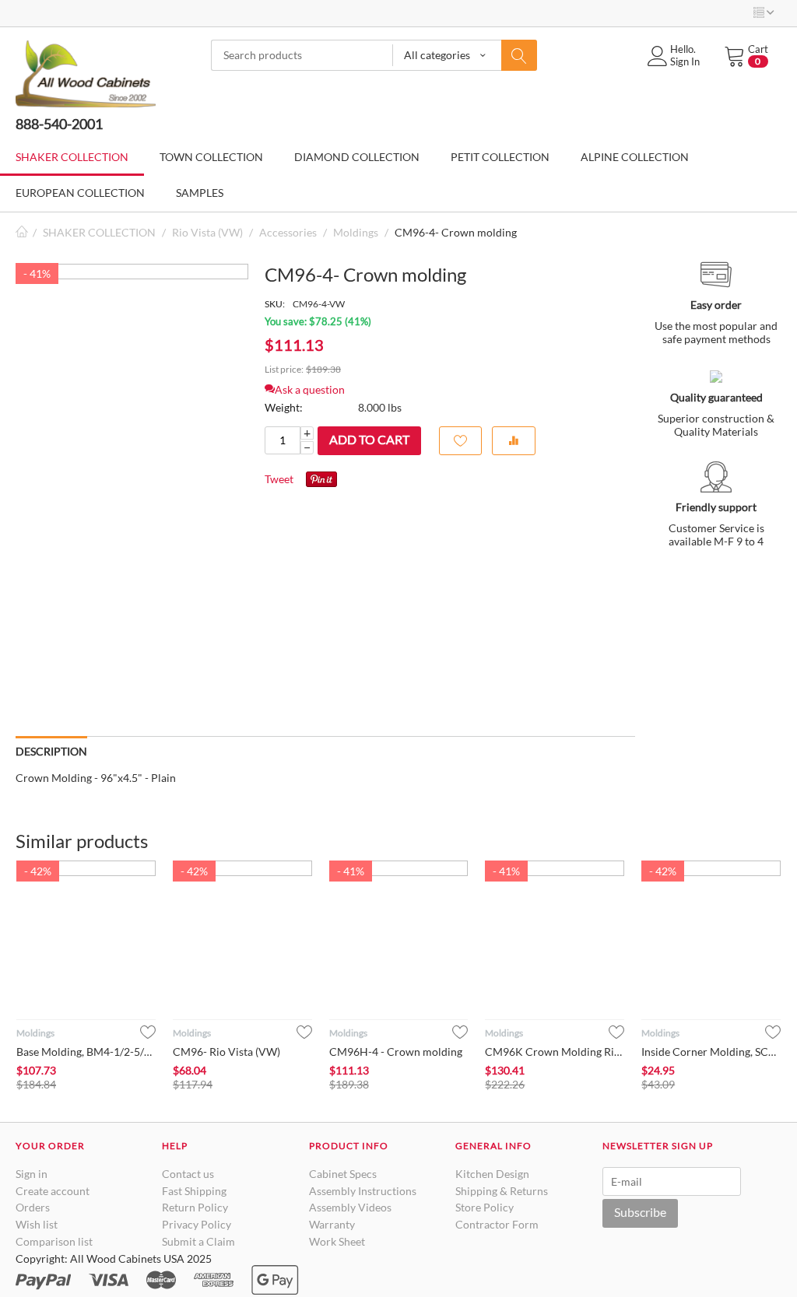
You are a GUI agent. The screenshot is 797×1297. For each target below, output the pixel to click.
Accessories (288, 232)
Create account (53, 1190)
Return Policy (195, 1207)
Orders (33, 1207)
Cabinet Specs (343, 1173)
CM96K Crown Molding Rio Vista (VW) (554, 1051)
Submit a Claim (198, 1241)
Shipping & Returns (501, 1190)
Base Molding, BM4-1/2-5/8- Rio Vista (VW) (86, 1051)
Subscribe (640, 1211)
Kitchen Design (492, 1173)
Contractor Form (497, 1224)
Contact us (188, 1173)
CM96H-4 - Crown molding (395, 1051)
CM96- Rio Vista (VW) (226, 1051)
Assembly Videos (350, 1207)
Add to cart (369, 439)
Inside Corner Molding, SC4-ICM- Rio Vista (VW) (711, 1051)
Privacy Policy (196, 1224)
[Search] (519, 55)
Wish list (37, 1224)
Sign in (31, 1173)
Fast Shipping (194, 1190)
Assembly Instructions (362, 1190)
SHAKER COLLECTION (99, 232)
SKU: (275, 304)
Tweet (279, 478)
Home (22, 232)
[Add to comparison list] (513, 440)
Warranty (332, 1224)
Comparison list (54, 1241)
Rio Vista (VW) (207, 232)
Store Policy (484, 1207)
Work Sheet (337, 1241)
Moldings (355, 232)
